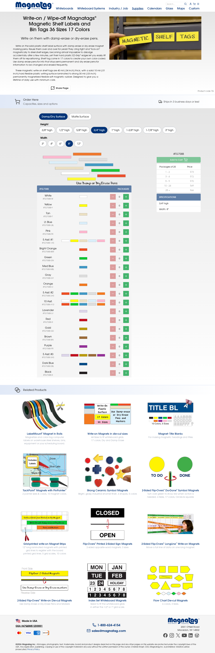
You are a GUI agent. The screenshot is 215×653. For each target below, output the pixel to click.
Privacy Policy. (33, 649)
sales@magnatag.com (109, 631)
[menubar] (127, 8)
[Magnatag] (183, 621)
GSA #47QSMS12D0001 (29, 626)
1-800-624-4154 (108, 625)
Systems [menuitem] (91, 8)
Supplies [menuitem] (137, 8)
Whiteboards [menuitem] (64, 8)
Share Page (62, 88)
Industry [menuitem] (118, 8)
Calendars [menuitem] (154, 8)
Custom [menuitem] (194, 8)
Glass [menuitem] (169, 8)
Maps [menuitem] (181, 8)
